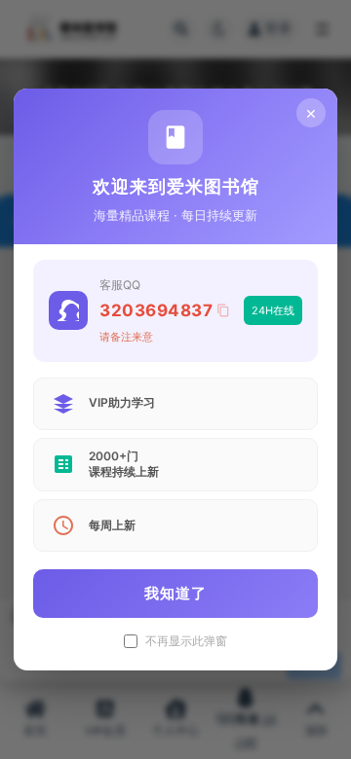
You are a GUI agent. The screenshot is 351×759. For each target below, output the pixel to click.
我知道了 (175, 593)
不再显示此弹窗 (186, 641)
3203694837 (156, 310)
